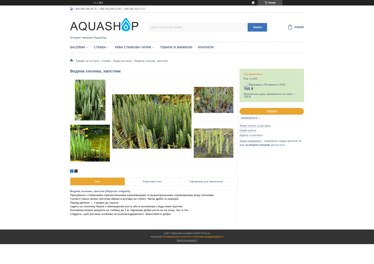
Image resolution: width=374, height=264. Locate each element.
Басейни (77, 47)
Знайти (257, 27)
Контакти (206, 47)
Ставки (100, 47)
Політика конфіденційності (208, 236)
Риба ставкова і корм (133, 47)
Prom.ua (205, 233)
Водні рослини (122, 60)
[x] (76, 171)
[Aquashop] (104, 24)
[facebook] (71, 171)
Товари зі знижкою (176, 47)
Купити (272, 111)
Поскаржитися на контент (177, 236)
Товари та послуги (87, 60)
